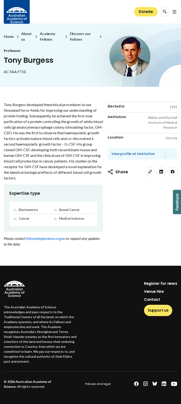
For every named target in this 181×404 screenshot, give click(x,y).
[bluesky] (154, 384)
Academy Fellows (47, 36)
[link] (150, 171)
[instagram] (145, 384)
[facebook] (172, 171)
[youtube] (174, 384)
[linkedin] (161, 171)
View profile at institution (133, 153)
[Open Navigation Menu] (174, 12)
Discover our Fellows (80, 36)
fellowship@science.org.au (46, 238)
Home (9, 36)
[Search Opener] (164, 11)
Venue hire (154, 291)
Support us (158, 310)
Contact (152, 299)
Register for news (160, 283)
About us (26, 36)
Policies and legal (98, 384)
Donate (146, 11)
